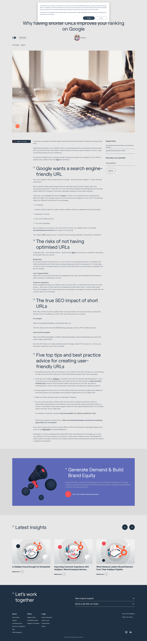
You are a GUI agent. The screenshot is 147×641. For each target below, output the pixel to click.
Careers (14, 620)
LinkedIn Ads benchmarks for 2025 (115, 150)
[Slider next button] (132, 527)
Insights (23, 45)
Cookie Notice (46, 623)
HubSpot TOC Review (33, 623)
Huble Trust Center (127, 617)
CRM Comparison (17, 632)
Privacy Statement (47, 617)
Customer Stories (17, 623)
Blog (13, 629)
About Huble (15, 617)
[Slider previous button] (125, 527)
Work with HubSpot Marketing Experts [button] (85, 494)
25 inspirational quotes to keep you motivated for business (120, 146)
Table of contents (22, 141)
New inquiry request (84, 598)
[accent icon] (126, 632)
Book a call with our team (87, 604)
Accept (89, 18)
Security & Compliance (18, 626)
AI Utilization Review (32, 620)
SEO (57, 159)
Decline (101, 18)
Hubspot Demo (31, 617)
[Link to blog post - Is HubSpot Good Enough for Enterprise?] (31, 556)
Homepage (15, 45)
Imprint (44, 626)
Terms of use (45, 620)
